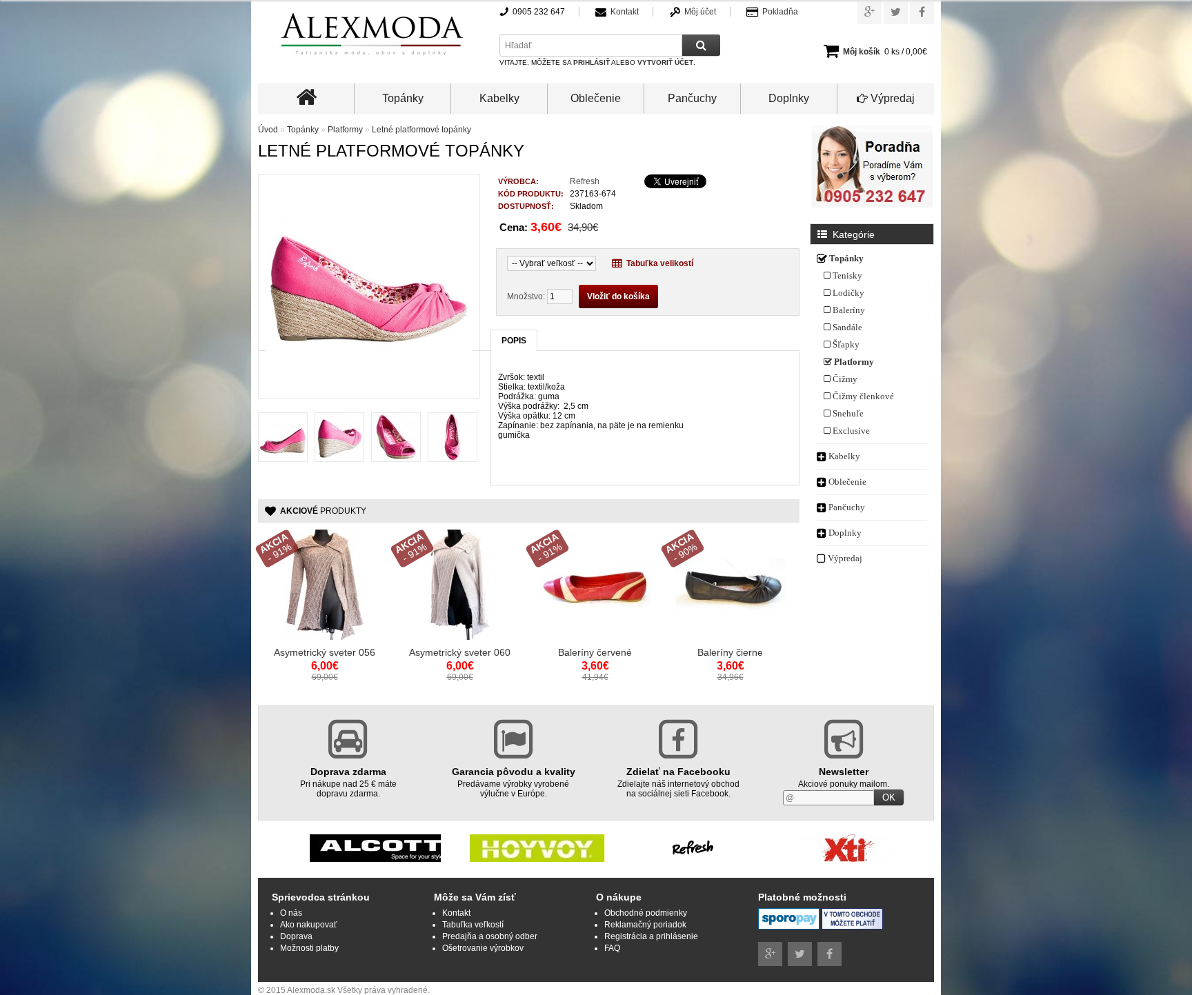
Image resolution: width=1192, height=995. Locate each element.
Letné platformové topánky (421, 129)
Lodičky (847, 293)
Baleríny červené (595, 652)
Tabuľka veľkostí (473, 924)
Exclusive (850, 430)
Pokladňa (780, 12)
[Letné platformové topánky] (369, 386)
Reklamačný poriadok (645, 924)
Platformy (853, 361)
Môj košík (861, 52)
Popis (513, 340)
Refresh (584, 181)
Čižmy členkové (862, 396)
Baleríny (848, 310)
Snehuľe (847, 413)
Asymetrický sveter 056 (324, 652)
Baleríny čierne (730, 652)
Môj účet (700, 12)
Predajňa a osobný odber (489, 936)
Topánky (403, 98)
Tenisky (846, 275)
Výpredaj (891, 98)
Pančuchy (692, 98)
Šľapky (845, 344)
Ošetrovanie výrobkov (483, 948)
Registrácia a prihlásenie (651, 936)
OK (888, 797)
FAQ (612, 948)
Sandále (846, 327)
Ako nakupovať (308, 924)
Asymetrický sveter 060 (459, 652)
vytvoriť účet (665, 62)
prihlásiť (591, 62)
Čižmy (844, 379)
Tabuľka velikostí (657, 263)
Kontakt (624, 12)
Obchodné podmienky (645, 913)
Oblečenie (595, 98)
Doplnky (788, 98)
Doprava (296, 936)
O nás (291, 913)
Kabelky (499, 98)
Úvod (268, 129)
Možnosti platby (309, 948)
